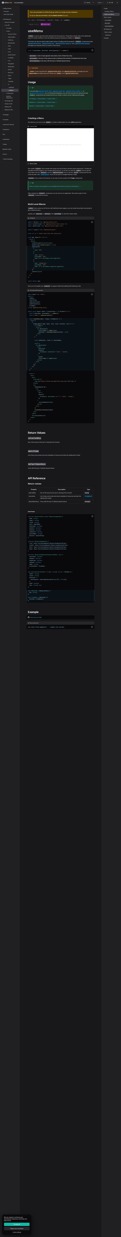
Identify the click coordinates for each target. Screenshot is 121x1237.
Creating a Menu (109, 11)
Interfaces (108, 35)
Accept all (17, 1224)
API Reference (41, 20)
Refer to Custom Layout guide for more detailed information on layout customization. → (54, 186)
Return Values (107, 17)
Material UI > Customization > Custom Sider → (42, 102)
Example (106, 38)
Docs (33, 20)
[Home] (29, 20)
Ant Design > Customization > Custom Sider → (43, 98)
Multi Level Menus (109, 14)
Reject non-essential (16, 1228)
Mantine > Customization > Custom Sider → (42, 106)
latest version (57, 15)
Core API (50, 20)
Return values (108, 32)
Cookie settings (17, 1232)
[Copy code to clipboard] (92, 50)
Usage (106, 8)
